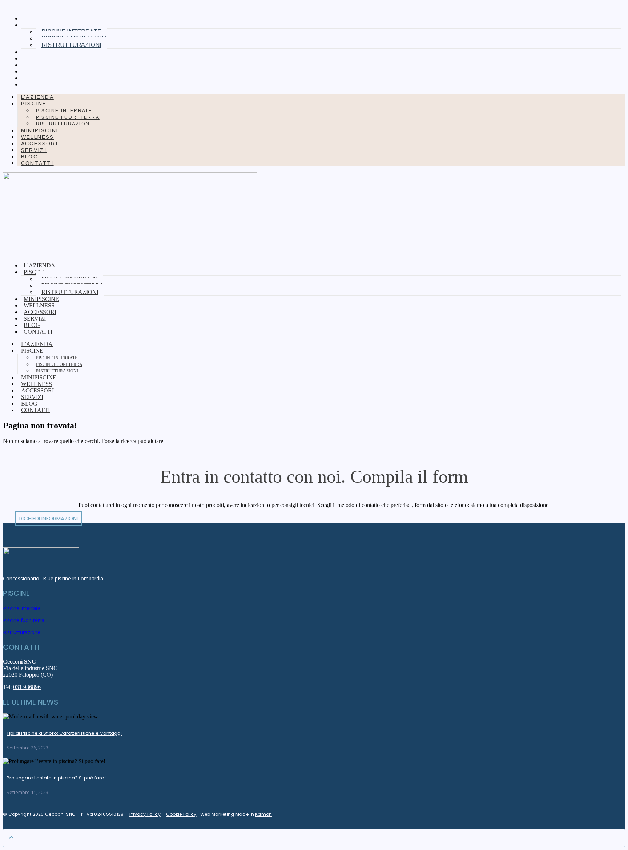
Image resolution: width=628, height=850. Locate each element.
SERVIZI (36, 71)
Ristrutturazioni (71, 45)
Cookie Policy (181, 814)
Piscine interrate (64, 110)
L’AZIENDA (40, 18)
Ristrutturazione (21, 632)
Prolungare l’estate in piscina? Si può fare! (56, 777)
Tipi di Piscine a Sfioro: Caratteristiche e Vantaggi (64, 733)
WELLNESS (40, 58)
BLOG (32, 78)
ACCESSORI (42, 65)
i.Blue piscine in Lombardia (72, 578)
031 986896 (27, 687)
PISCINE (34, 103)
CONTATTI (40, 85)
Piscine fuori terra (68, 117)
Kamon (263, 814)
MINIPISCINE (43, 52)
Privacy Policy (145, 814)
